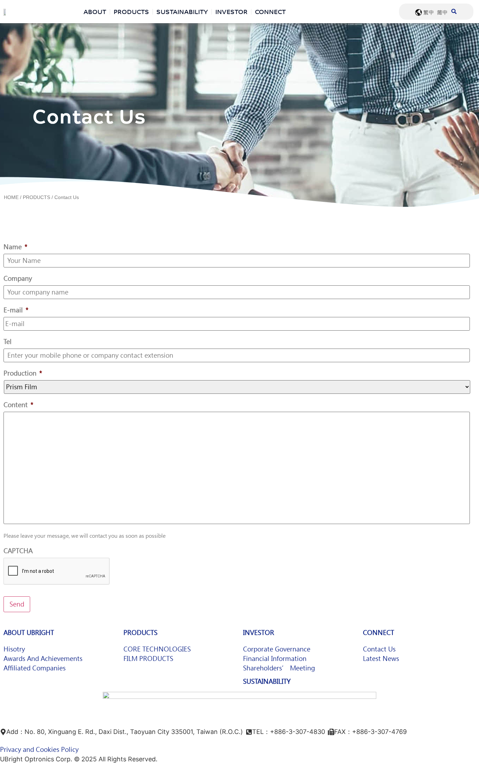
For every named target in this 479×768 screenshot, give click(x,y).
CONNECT (270, 11)
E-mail (16, 310)
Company (18, 278)
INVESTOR (231, 11)
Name (15, 247)
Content (18, 405)
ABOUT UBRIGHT (29, 633)
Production (23, 373)
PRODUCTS (131, 11)
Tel (8, 342)
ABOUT (94, 11)
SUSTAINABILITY (182, 11)
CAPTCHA (18, 551)
